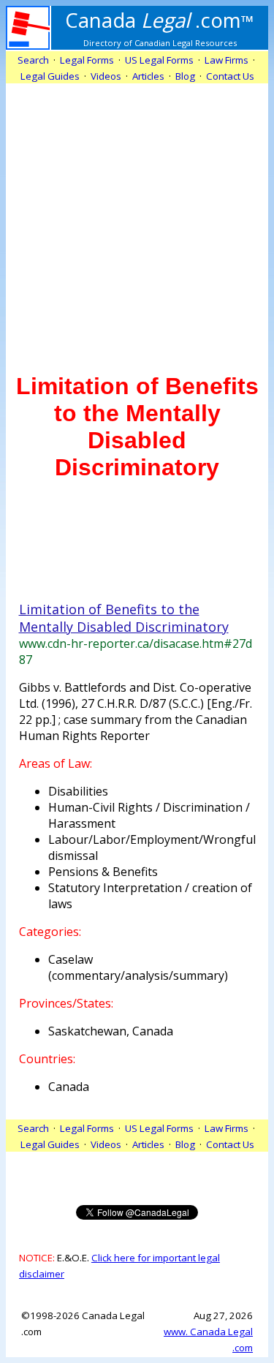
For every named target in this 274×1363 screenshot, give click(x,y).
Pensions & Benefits (103, 872)
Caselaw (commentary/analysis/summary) (138, 967)
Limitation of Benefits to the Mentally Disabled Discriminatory (124, 617)
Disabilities (78, 791)
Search (33, 60)
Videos (106, 76)
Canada (68, 1087)
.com (159, 20)
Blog (185, 76)
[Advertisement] (137, 220)
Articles (148, 76)
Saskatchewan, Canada (110, 1031)
